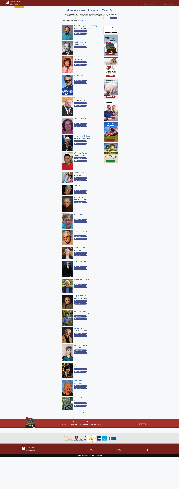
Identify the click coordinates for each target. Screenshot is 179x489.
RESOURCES (164, 4)
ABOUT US (140, 4)
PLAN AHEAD (157, 4)
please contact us (83, 20)
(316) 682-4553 (91, 15)
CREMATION (151, 4)
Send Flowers (78, 33)
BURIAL (145, 4)
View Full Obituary (79, 47)
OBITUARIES (171, 4)
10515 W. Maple (118, 449)
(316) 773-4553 (108, 15)
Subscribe (110, 32)
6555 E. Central (89, 449)
